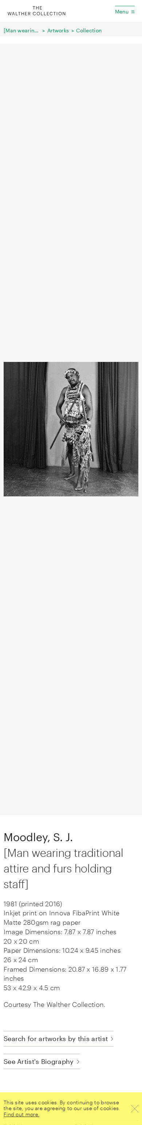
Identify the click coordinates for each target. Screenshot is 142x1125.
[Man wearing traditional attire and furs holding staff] (22, 30)
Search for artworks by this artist (56, 1039)
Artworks (58, 30)
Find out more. (21, 1114)
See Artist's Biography (39, 1061)
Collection (89, 30)
